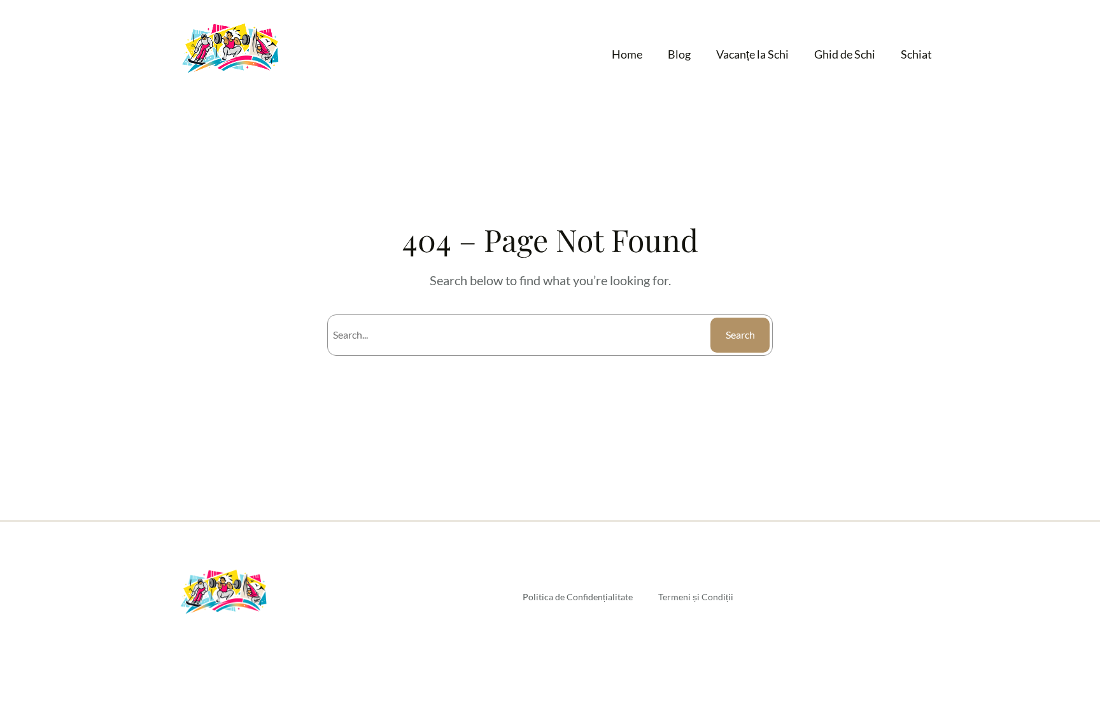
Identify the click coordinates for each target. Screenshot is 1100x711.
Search (740, 334)
